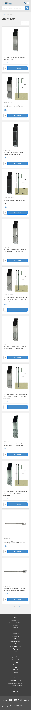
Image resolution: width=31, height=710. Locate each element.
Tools (15, 651)
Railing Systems (15, 620)
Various (15, 665)
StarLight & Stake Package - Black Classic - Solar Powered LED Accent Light (14, 202)
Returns (15, 625)
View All (15, 672)
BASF (15, 667)
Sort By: (18, 23)
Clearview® (15, 660)
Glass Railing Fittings (15, 646)
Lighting (15, 649)
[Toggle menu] (2, 3)
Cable (15, 639)
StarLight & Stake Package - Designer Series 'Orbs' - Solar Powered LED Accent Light (15, 493)
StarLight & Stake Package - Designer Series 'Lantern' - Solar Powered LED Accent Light (15, 396)
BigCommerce (18, 705)
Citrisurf (15, 670)
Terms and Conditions (15, 623)
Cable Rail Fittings (15, 641)
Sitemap (15, 627)
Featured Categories (15, 644)
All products (15, 636)
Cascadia (15, 662)
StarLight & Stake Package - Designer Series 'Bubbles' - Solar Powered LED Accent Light (15, 299)
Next (20, 606)
